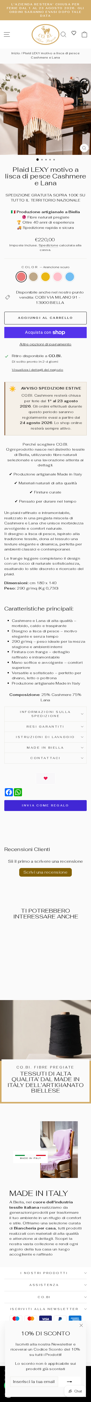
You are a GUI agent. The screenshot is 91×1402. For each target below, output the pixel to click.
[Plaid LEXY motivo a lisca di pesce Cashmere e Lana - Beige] (14, 983)
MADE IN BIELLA (45, 747)
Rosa (58, 277)
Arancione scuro (21, 277)
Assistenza (44, 1285)
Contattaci (45, 758)
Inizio (15, 53)
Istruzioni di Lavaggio (45, 737)
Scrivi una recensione (45, 872)
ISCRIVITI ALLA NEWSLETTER (44, 1309)
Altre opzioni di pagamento (45, 344)
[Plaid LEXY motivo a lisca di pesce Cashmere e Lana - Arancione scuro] (8, 983)
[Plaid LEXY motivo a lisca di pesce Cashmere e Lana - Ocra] (20, 983)
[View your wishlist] (73, 32)
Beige (33, 277)
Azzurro (70, 277)
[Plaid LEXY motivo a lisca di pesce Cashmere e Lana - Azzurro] (31, 983)
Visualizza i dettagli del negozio (37, 370)
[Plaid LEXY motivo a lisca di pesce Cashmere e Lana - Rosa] (26, 983)
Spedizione (48, 245)
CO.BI (44, 1297)
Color (45, 267)
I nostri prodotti (44, 1273)
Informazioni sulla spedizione (45, 714)
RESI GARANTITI (45, 726)
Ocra (45, 277)
